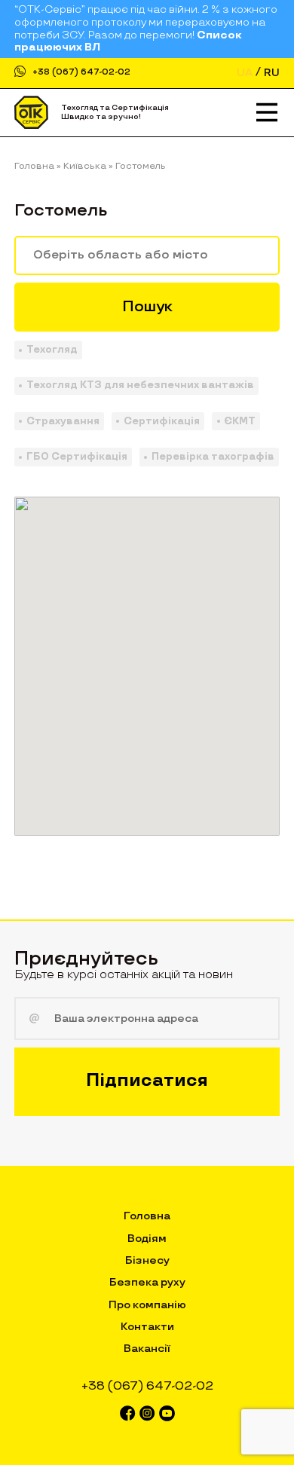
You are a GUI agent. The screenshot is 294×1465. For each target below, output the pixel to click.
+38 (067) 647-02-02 (81, 73)
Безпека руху (147, 1282)
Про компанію (147, 1304)
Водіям (147, 1238)
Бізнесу (147, 1260)
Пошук (147, 307)
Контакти (147, 1326)
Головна (147, 1216)
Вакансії (147, 1348)
